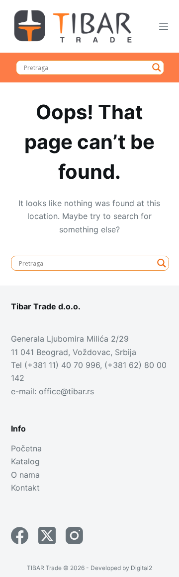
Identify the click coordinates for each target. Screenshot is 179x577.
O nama (25, 475)
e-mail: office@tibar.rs (52, 391)
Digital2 (141, 568)
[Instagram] (74, 535)
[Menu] (163, 26)
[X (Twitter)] (47, 535)
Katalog (25, 461)
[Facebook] (19, 535)
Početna (26, 448)
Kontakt (25, 488)
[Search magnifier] (157, 67)
